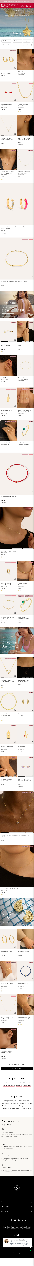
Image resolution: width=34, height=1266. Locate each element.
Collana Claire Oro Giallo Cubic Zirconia (7, 172)
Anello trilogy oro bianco (10, 1103)
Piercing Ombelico (9, 1085)
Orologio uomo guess (10, 1100)
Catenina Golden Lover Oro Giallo (24, 172)
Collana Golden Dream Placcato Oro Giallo (24, 681)
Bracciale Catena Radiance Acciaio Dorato (5, 714)
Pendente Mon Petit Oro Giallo (24, 747)
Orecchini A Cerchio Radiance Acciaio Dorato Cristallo (6, 72)
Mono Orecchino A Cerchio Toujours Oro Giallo (6, 584)
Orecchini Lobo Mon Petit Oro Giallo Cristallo (24, 780)
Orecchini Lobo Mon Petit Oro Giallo (6, 105)
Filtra (28, 45)
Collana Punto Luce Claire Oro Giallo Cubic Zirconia (7, 139)
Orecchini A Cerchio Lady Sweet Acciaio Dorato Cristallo (14, 227)
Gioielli (7, 15)
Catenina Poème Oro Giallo (10, 888)
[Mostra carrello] (31, 10)
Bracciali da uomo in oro (9, 1106)
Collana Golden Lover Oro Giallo (24, 72)
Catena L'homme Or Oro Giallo (24, 105)
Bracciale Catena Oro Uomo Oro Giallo (24, 1018)
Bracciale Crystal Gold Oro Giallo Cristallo (24, 378)
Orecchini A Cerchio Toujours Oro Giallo (6, 1052)
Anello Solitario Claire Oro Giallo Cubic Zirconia (6, 443)
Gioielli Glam (27, 1085)
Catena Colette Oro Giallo (23, 584)
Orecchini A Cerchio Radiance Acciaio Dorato (6, 952)
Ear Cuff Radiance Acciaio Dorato (6, 378)
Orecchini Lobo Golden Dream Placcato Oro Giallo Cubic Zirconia (24, 139)
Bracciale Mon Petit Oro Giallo (9, 496)
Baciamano (7, 1083)
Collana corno (26, 1108)
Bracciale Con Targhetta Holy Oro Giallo (14, 281)
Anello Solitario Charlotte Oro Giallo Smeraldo (23, 618)
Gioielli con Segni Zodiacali (21, 1083)
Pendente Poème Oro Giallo (23, 344)
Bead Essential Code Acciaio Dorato (23, 952)
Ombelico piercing (24, 1100)
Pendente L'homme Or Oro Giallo (7, 747)
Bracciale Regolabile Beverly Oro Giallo (6, 780)
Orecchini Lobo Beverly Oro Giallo (24, 714)
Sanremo (19, 1085)
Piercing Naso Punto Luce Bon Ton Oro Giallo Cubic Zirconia (7, 344)
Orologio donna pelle (25, 1106)
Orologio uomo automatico (11, 1108)
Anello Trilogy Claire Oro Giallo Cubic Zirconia (24, 411)
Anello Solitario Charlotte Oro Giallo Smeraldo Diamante (23, 443)
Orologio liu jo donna (25, 1103)
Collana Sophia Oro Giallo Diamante (7, 681)
